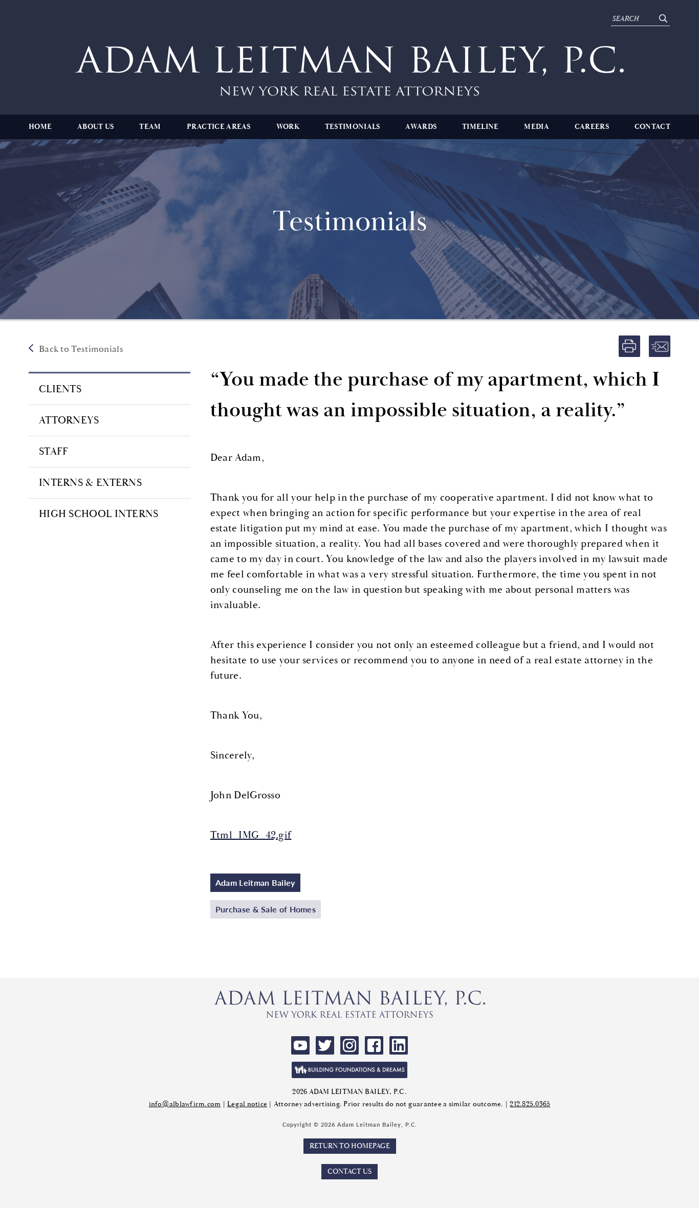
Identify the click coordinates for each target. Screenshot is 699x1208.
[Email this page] (659, 346)
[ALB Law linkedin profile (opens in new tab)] (398, 1045)
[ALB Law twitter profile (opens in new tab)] (325, 1045)
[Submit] (663, 19)
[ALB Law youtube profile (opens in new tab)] (300, 1045)
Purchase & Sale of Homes (265, 909)
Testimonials (352, 126)
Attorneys (69, 420)
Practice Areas (219, 126)
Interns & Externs (90, 482)
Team (150, 126)
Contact (652, 126)
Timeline (480, 126)
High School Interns (99, 514)
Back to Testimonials (81, 349)
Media (536, 126)
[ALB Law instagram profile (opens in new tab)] (349, 1045)
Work (287, 126)
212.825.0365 (530, 1104)
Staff (54, 451)
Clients (60, 389)
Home (40, 126)
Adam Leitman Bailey (255, 882)
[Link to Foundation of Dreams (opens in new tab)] (349, 1070)
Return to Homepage (350, 1146)
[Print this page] (629, 346)
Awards (420, 126)
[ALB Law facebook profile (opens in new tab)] (374, 1045)
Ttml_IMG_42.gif (251, 835)
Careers (592, 126)
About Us (95, 126)
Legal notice (247, 1104)
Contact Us (349, 1171)
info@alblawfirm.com (185, 1104)
